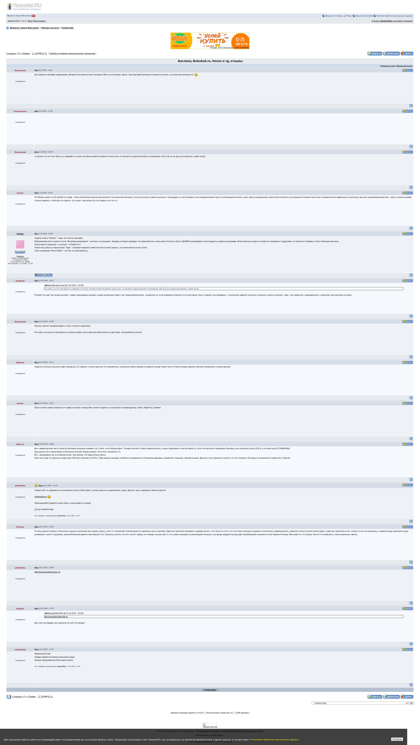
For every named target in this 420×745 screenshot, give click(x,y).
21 (46, 53)
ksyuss (20, 234)
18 (36, 53)
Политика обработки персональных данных (394, 16)
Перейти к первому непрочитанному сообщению (72, 53)
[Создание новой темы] (391, 53)
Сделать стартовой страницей (392, 21)
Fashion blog (68, 28)
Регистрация (39, 21)
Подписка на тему (387, 66)
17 (33, 53)
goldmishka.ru (40, 497)
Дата (36, 70)
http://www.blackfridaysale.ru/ (47, 572)
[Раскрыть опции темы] (9, 697)
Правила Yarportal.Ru (364, 16)
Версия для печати (404, 66)
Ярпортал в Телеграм (334, 16)
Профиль (20, 256)
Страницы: (11, 53)
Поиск (349, 16)
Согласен (397, 739)
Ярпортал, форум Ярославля (24, 28)
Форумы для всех (50, 28)
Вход (30, 21)
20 (43, 53)
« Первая (25, 53)
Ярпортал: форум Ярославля (19, 16)
